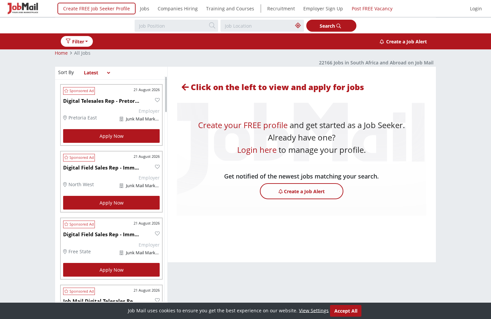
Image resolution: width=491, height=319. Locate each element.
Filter (78, 41)
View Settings (314, 310)
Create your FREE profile (243, 124)
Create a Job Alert (406, 41)
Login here (257, 149)
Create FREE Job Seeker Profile (96, 8)
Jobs (144, 8)
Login (476, 8)
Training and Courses (230, 8)
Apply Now (112, 136)
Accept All (345, 311)
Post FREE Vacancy (372, 8)
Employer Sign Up (323, 8)
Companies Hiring (178, 8)
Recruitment (281, 8)
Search (328, 26)
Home (61, 53)
